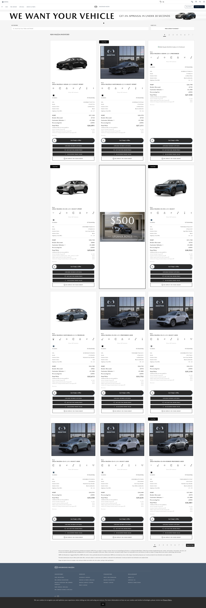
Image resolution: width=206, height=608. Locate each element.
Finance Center (108, 582)
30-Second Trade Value (74, 154)
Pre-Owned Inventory (62, 580)
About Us (131, 577)
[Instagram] (58, 596)
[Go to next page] (192, 35)
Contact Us (131, 580)
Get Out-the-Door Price (74, 150)
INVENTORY (59, 574)
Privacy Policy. (167, 600)
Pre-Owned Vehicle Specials (63, 589)
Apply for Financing (110, 577)
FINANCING (108, 574)
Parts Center (83, 585)
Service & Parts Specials (87, 580)
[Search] (200, 2)
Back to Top (190, 545)
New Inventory (59, 577)
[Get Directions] (196, 2)
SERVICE (82, 574)
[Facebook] (55, 596)
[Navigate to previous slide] (1, 17)
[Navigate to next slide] (205, 17)
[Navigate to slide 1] (102, 23)
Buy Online (189, 6)
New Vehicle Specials (61, 587)
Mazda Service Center (86, 582)
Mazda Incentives (109, 580)
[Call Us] (193, 2)
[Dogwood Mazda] (96, 7)
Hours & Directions (134, 582)
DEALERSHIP (132, 574)
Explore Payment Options (73, 145)
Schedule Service (199, 6)
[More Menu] (2, 7)
